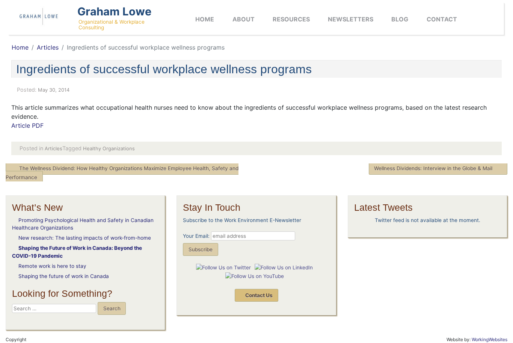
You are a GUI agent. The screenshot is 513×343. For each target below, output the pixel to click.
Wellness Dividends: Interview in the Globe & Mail (433, 168)
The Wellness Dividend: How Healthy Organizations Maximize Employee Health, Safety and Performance (122, 172)
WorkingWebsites (489, 339)
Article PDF (27, 125)
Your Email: (196, 236)
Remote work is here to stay (52, 266)
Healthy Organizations (109, 148)
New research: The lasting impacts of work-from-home (84, 238)
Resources (291, 19)
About (243, 19)
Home (204, 19)
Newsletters (350, 19)
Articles (48, 47)
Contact (442, 19)
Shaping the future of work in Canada (63, 276)
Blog (399, 19)
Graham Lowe (114, 11)
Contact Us (258, 295)
